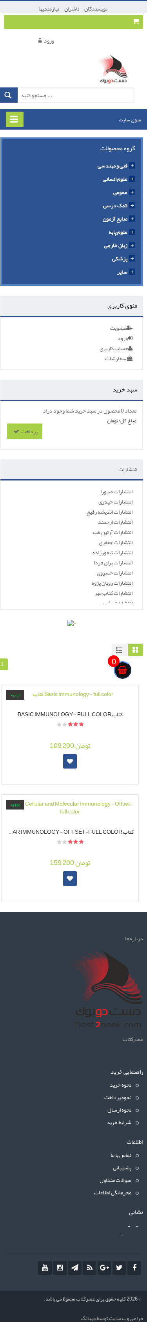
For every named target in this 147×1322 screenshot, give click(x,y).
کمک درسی (115, 205)
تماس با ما (121, 1154)
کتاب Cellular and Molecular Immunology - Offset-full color (70, 831)
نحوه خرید (120, 1084)
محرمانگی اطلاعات (112, 1192)
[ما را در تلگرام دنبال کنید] (75, 1268)
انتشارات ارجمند (115, 521)
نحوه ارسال (119, 1109)
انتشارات (127, 469)
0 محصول (113, 410)
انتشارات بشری (116, 603)
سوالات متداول (115, 1179)
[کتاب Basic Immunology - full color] (70, 694)
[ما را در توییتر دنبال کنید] (119, 1268)
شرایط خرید (119, 1122)
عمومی (120, 192)
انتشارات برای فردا (113, 562)
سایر (122, 271)
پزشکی (119, 258)
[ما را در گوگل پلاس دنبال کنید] (104, 1268)
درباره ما (134, 938)
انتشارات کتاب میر (113, 592)
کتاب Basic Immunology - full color (70, 713)
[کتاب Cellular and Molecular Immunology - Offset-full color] (70, 807)
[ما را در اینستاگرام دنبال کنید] (60, 1268)
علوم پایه (118, 231)
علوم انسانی (115, 178)
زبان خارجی (115, 245)
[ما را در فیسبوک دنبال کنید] (134, 1268)
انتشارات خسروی (114, 572)
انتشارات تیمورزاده (112, 552)
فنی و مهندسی (112, 165)
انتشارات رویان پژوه (112, 582)
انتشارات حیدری (115, 501)
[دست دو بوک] (114, 70)
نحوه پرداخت (117, 1097)
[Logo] (104, 989)
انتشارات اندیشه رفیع (109, 511)
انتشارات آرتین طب (112, 532)
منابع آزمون (115, 218)
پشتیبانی (122, 1167)
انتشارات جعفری (115, 542)
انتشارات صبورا (116, 491)
